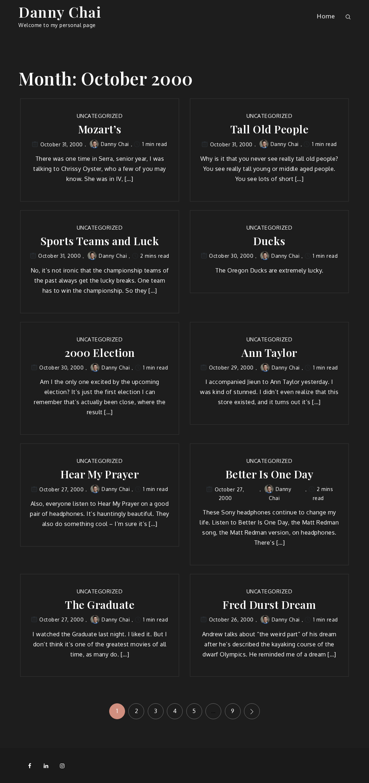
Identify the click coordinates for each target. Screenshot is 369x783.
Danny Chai (59, 11)
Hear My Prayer (100, 474)
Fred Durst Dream (269, 605)
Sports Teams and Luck (99, 241)
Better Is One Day (270, 474)
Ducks (269, 241)
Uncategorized (100, 115)
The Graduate (99, 605)
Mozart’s (99, 129)
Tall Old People (269, 129)
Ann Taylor (269, 353)
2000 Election (100, 353)
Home (326, 16)
